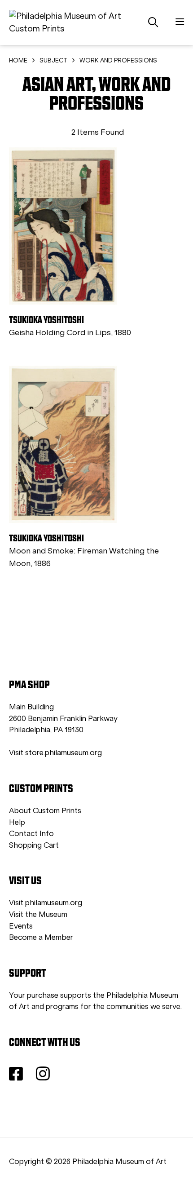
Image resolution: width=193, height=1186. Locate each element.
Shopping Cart (34, 845)
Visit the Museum (38, 914)
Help (17, 822)
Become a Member (41, 937)
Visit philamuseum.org (45, 902)
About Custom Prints (45, 810)
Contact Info (31, 833)
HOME (18, 60)
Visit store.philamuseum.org (55, 752)
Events (21, 926)
